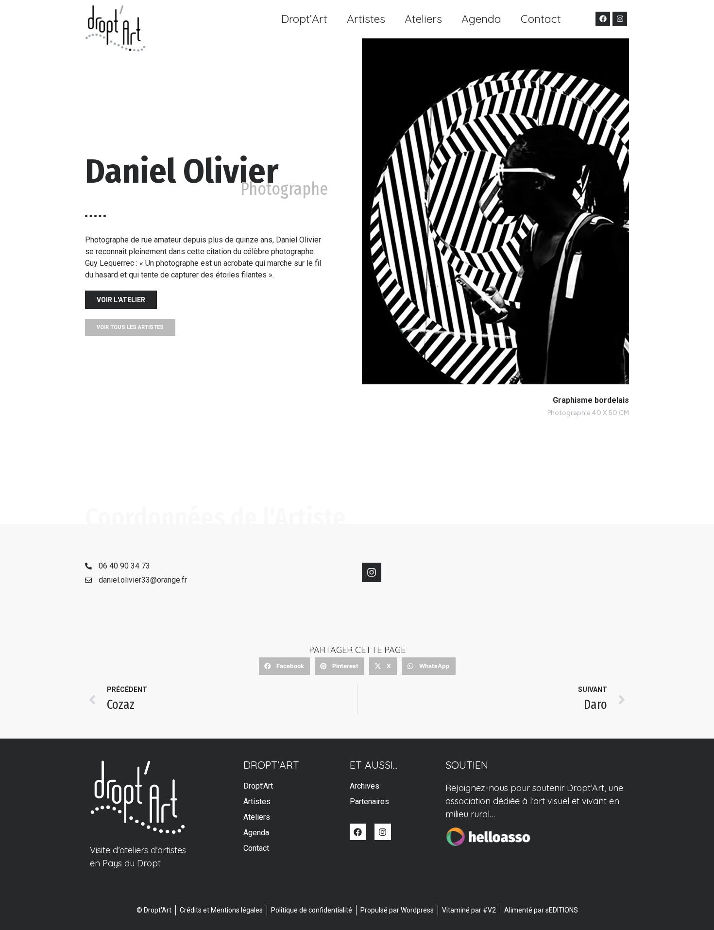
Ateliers (423, 19)
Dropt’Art (304, 19)
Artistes (366, 19)
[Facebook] (602, 19)
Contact (541, 19)
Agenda (481, 19)
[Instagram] (619, 19)
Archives (364, 786)
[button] (284, 666)
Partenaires (369, 801)
